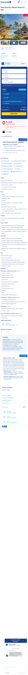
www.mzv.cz (17, 349)
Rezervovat (14, 113)
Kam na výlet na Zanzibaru (7, 398)
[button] (14, 49)
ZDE (16, 152)
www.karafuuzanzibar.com (11, 325)
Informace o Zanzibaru (7, 400)
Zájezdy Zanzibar (5, 403)
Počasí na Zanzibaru (6, 395)
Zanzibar (2, 12)
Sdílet (5, 426)
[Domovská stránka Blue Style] (6, 2)
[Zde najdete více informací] (16, 656)
